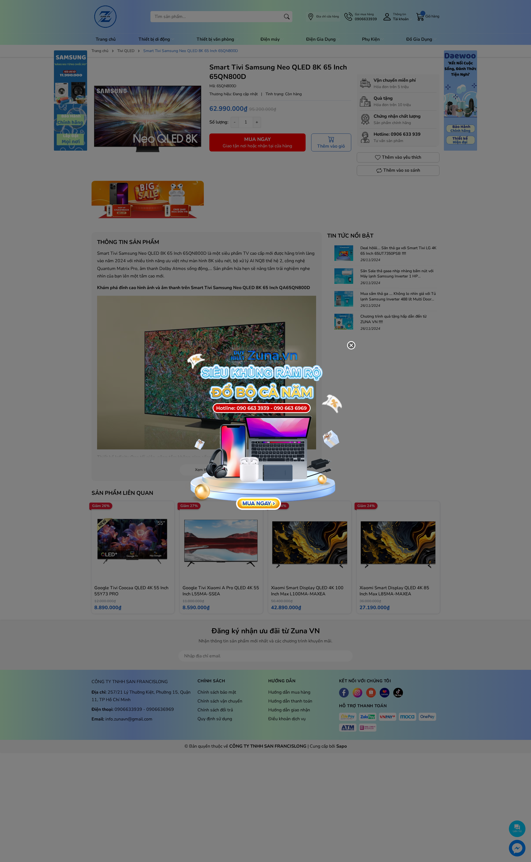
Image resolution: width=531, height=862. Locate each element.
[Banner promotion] (263, 428)
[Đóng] (351, 345)
